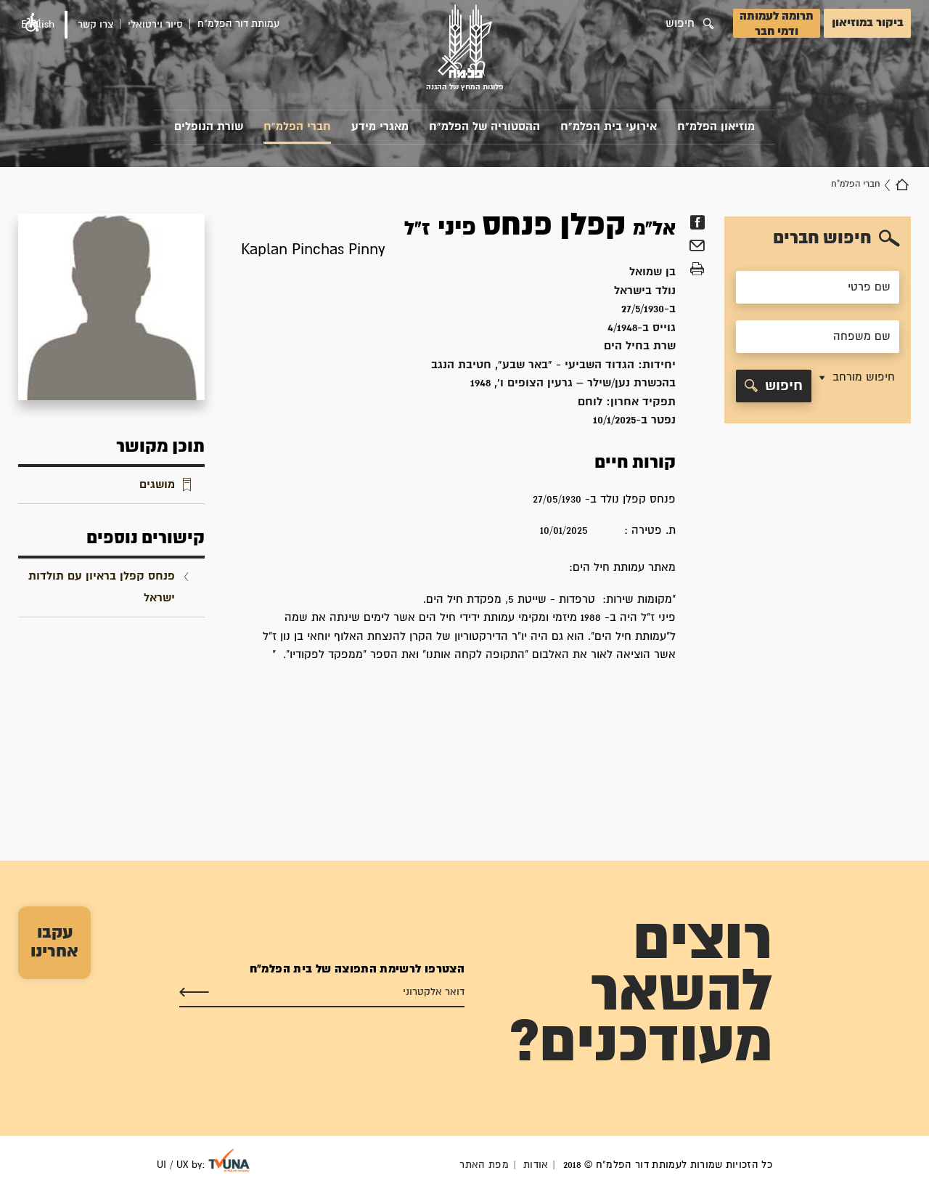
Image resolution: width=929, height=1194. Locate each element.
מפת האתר (484, 1165)
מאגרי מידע (380, 126)
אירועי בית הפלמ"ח (608, 126)
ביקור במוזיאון (868, 23)
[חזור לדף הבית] (902, 184)
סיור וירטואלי (155, 24)
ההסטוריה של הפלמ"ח (484, 126)
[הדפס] (697, 269)
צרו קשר (95, 24)
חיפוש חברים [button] (822, 238)
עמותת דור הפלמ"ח (238, 24)
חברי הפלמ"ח (297, 126)
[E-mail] (697, 247)
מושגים (157, 485)
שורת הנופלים (208, 126)
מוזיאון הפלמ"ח (716, 126)
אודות (536, 1165)
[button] (855, 386)
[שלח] (194, 992)
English (37, 24)
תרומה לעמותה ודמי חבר (777, 24)
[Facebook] (697, 222)
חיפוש (784, 386)
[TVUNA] (229, 1160)
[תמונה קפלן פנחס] (111, 307)
